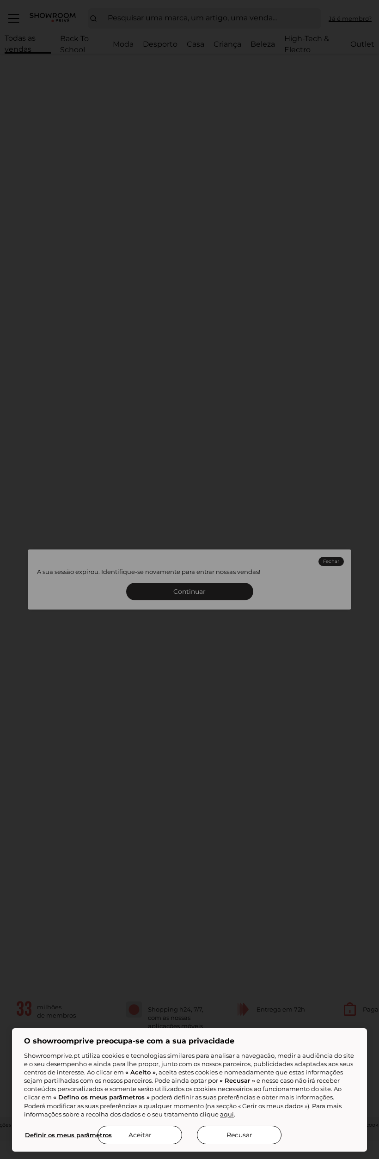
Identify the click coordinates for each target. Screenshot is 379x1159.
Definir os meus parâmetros (68, 1135)
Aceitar (140, 1135)
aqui (227, 1114)
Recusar (239, 1135)
